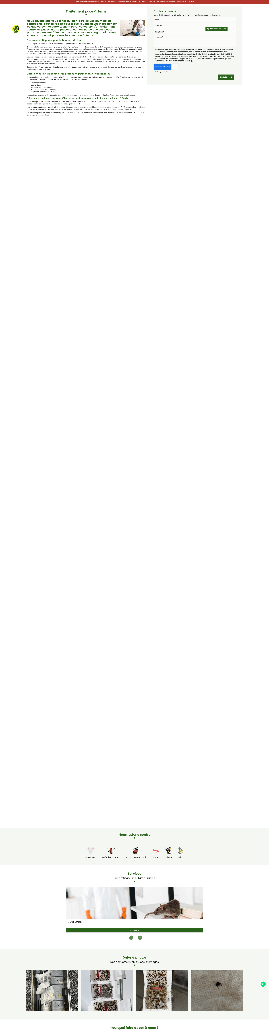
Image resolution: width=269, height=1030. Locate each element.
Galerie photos (137, 29)
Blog (150, 29)
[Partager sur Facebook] (230, 29)
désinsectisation (40, 107)
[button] (139, 937)
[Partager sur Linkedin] (242, 29)
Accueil (83, 29)
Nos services (120, 29)
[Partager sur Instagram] (238, 29)
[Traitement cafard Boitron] (52, 990)
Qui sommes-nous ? (100, 29)
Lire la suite (134, 930)
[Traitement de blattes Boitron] (217, 990)
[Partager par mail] (245, 29)
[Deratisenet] (24, 29)
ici (191, 61)
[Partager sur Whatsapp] (234, 29)
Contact (160, 29)
